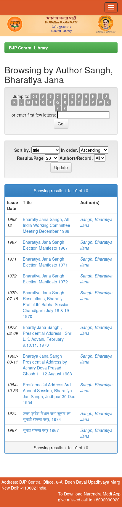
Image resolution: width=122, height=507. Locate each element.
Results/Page (30, 158)
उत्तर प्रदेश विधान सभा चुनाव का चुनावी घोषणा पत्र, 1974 (46, 416)
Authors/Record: (76, 158)
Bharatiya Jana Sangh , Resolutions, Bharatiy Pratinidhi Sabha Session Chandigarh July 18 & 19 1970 (46, 304)
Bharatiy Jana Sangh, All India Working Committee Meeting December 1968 (46, 225)
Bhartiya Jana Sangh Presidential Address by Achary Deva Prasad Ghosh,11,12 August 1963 (47, 365)
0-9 (35, 96)
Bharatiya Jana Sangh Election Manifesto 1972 (45, 279)
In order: (69, 150)
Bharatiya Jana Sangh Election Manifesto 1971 (45, 262)
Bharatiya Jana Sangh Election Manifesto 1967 (45, 245)
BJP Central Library (28, 48)
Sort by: (22, 150)
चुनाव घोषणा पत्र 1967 (41, 430)
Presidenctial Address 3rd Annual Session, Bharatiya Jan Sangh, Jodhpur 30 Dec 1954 (49, 393)
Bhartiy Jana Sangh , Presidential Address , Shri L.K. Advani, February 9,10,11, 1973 (47, 336)
